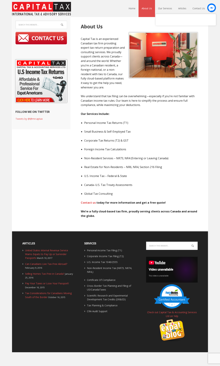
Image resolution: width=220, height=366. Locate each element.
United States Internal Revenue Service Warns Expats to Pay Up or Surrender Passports (46, 254)
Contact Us (198, 8)
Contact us (88, 202)
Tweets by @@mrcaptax (29, 118)
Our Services (165, 8)
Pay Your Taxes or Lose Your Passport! (47, 283)
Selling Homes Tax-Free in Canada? (44, 273)
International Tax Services (39, 10)
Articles (182, 8)
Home (132, 8)
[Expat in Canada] (172, 339)
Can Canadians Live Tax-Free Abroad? (46, 264)
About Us (147, 8)
